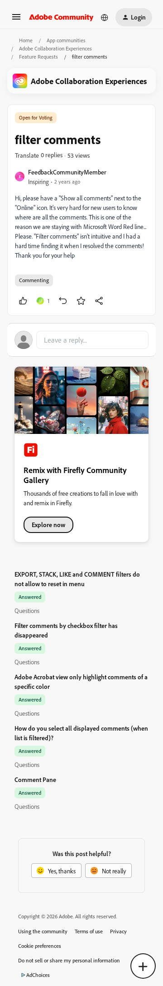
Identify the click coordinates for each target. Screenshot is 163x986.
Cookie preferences (39, 945)
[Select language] (104, 17)
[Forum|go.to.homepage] (61, 17)
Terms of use (89, 931)
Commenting (34, 280)
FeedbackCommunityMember (67, 172)
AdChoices (38, 974)
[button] (16, 20)
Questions (26, 610)
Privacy (118, 931)
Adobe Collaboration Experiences (55, 48)
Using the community (42, 931)
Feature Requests (38, 56)
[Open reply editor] (81, 340)
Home (26, 40)
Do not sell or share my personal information (69, 960)
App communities (66, 40)
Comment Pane (35, 779)
